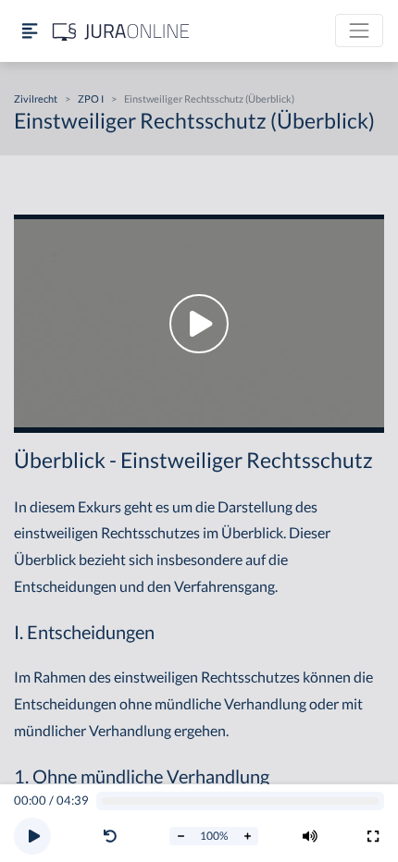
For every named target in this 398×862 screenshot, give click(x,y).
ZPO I (91, 98)
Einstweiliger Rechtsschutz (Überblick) (209, 98)
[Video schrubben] (240, 801)
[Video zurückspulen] (110, 836)
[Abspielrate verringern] (180, 836)
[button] (114, 836)
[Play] (32, 836)
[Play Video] (199, 324)
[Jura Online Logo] (121, 31)
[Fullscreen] (373, 836)
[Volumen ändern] (310, 836)
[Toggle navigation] (359, 30)
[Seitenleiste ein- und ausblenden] (29, 31)
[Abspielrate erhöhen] (247, 836)
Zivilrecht (35, 98)
